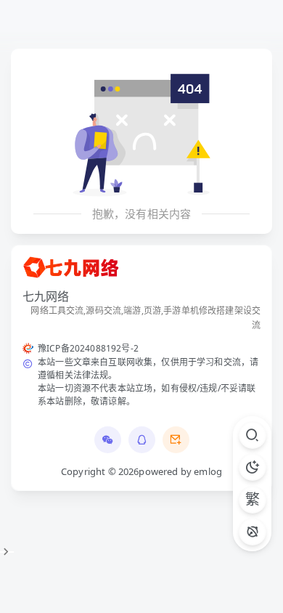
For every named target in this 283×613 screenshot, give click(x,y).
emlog (208, 471)
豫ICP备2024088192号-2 (88, 348)
